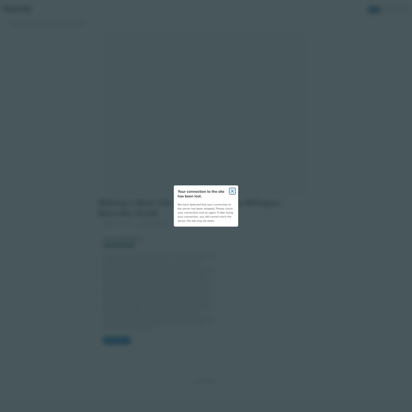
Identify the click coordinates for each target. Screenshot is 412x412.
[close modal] (232, 191)
